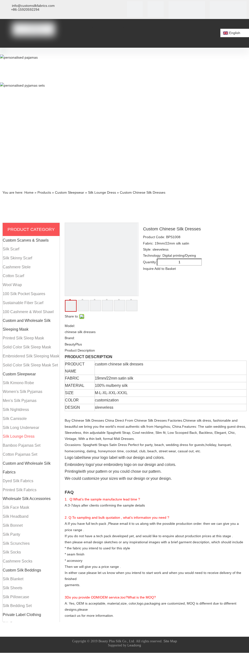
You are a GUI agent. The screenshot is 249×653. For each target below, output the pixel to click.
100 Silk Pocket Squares (24, 294)
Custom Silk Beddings (22, 570)
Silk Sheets (12, 588)
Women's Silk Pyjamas (22, 392)
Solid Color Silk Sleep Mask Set (30, 365)
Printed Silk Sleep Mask (23, 338)
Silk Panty (11, 534)
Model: (70, 326)
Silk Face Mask (16, 507)
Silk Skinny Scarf (17, 258)
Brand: (70, 338)
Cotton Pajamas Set (20, 454)
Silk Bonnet (13, 525)
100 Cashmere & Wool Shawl (28, 312)
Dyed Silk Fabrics (18, 481)
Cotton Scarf (13, 276)
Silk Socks (12, 552)
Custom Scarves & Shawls (26, 240)
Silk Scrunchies (16, 543)
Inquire (148, 269)
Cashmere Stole (17, 267)
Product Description (80, 350)
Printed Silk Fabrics (19, 490)
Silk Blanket (13, 579)
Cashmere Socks (17, 561)
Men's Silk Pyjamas (19, 401)
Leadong (134, 645)
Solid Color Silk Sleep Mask (27, 347)
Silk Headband (15, 516)
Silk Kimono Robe (18, 383)
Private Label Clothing (22, 615)
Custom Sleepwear (19, 374)
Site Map (170, 641)
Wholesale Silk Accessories (27, 499)
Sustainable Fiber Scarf (23, 303)
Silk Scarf (11, 249)
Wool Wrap (12, 285)
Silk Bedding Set (17, 606)
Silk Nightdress (16, 410)
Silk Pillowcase (16, 597)
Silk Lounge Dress (19, 436)
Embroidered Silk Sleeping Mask (31, 356)
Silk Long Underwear (21, 428)
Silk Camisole (15, 419)
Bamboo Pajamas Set (21, 445)
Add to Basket (165, 269)
